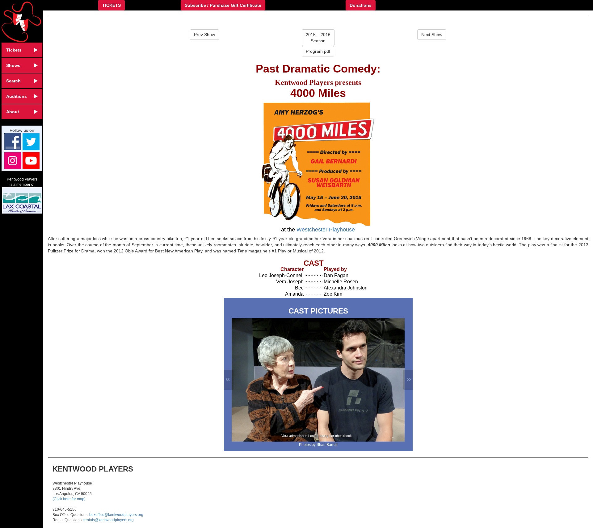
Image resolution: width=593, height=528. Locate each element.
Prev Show (204, 34)
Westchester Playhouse (325, 230)
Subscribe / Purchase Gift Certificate (223, 5)
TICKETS (111, 5)
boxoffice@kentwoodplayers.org (116, 515)
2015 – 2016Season (318, 37)
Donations (361, 5)
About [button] (12, 111)
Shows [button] (13, 65)
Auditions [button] (16, 96)
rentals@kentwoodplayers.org (108, 520)
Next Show (431, 34)
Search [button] (13, 80)
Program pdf (318, 51)
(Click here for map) (69, 499)
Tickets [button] (14, 50)
